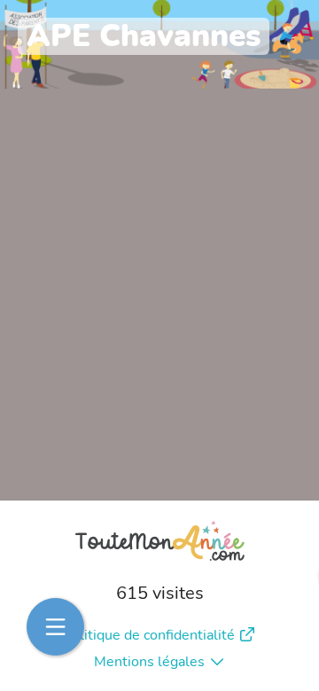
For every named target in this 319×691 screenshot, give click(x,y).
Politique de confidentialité (149, 635)
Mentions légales (149, 662)
